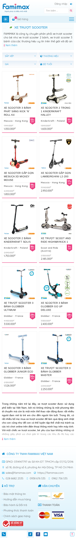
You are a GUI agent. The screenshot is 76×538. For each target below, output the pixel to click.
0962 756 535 (60, 478)
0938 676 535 (37, 478)
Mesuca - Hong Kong (16, 121)
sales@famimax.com (18, 472)
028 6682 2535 (14, 478)
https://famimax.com (50, 472)
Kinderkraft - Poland (53, 121)
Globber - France (13, 316)
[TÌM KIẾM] (70, 10)
